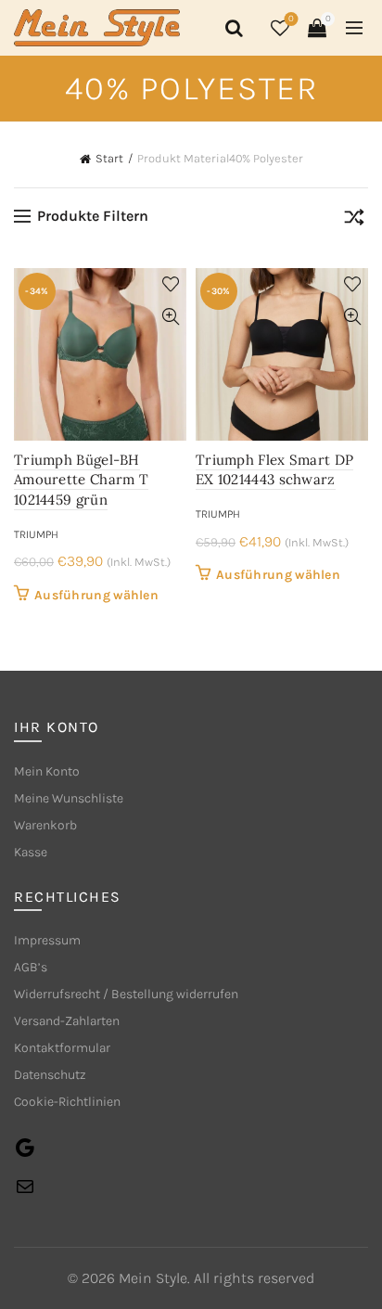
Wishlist (291, 19)
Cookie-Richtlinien (67, 1102)
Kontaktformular (62, 1048)
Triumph (36, 534)
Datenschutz (50, 1075)
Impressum (47, 940)
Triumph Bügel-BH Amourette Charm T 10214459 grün (81, 479)
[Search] (231, 28)
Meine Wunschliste (68, 798)
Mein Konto (47, 771)
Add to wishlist (170, 284)
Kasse (30, 852)
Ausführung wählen (96, 595)
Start (109, 158)
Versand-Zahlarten (67, 1021)
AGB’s (30, 967)
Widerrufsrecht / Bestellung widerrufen (126, 994)
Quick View (170, 317)
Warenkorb (45, 825)
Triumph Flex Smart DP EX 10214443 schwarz (274, 470)
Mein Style (153, 1278)
